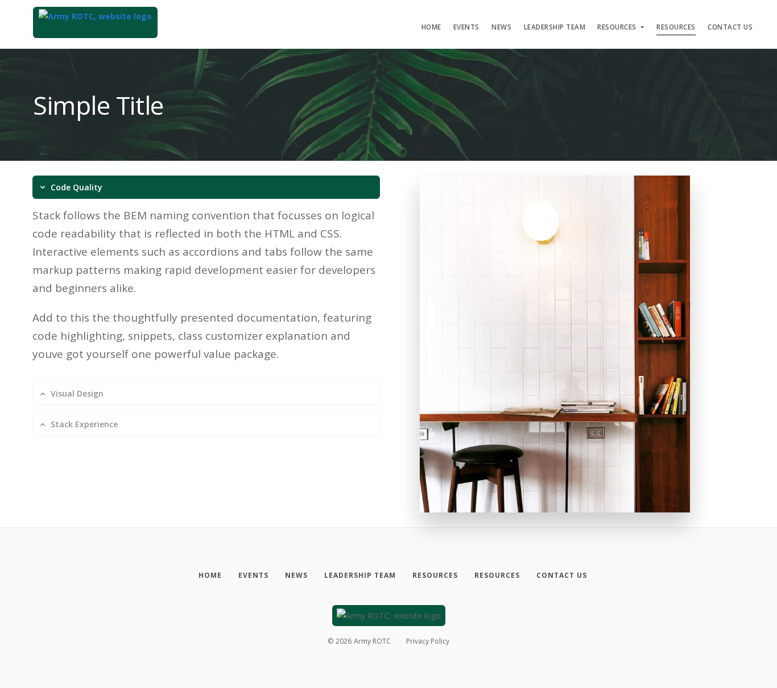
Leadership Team (555, 27)
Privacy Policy (427, 641)
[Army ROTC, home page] (95, 22)
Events (466, 27)
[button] (206, 187)
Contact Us (730, 27)
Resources (617, 27)
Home (431, 27)
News (501, 27)
